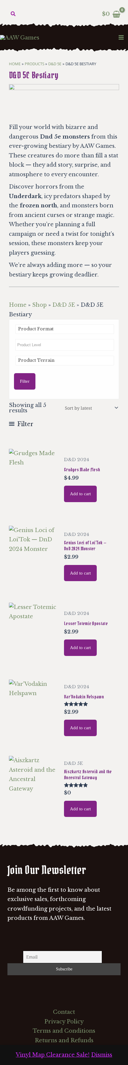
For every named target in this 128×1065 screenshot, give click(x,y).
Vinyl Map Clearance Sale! (53, 1055)
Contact (64, 1012)
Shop (39, 305)
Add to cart (80, 493)
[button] (13, 14)
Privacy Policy (64, 1021)
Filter (24, 381)
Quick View (33, 506)
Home (17, 305)
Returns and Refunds (64, 1040)
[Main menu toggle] (121, 37)
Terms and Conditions (64, 1031)
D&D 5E (63, 305)
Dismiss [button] (101, 1055)
